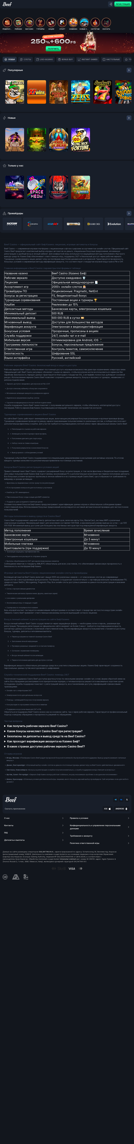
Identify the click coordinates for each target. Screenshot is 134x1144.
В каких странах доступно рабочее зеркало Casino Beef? (46, 746)
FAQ (6, 833)
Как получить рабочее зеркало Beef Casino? (37, 726)
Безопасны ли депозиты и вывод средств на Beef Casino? (46, 736)
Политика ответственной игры (84, 843)
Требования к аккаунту (81, 836)
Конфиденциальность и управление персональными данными (95, 827)
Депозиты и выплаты (14, 840)
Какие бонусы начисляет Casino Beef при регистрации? (45, 731)
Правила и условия (79, 818)
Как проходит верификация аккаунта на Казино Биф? (43, 741)
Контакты (8, 825)
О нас (7, 818)
